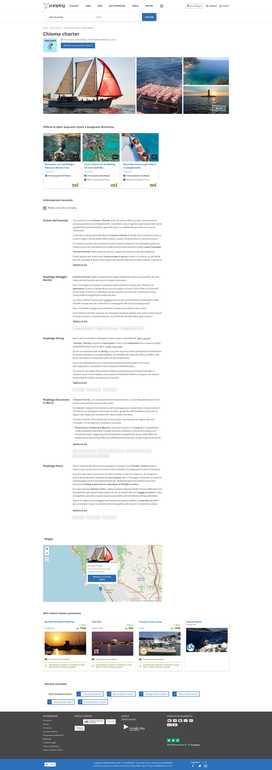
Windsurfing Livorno (63, 702)
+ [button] (47, 549)
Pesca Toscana (93, 517)
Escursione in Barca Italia (84, 451)
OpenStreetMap (148, 601)
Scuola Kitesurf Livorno (95, 702)
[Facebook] (192, 766)
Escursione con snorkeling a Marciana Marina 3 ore (59, 166)
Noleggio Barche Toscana (107, 328)
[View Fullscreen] (47, 559)
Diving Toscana (93, 390)
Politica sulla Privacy (51, 746)
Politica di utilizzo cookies (53, 750)
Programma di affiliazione (53, 735)
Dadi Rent (96, 622)
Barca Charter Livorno (123, 694)
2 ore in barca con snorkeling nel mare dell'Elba (99, 166)
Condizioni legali (49, 742)
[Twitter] (199, 766)
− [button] (47, 553)
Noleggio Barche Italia (83, 328)
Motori (149, 6)
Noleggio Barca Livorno (156, 694)
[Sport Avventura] (54, 6)
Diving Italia (79, 390)
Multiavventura (116, 6)
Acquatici (73, 6)
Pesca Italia (79, 517)
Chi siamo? (47, 720)
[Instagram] (205, 766)
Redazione (47, 739)
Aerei (88, 6)
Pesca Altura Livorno (188, 694)
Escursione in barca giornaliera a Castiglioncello (139, 166)
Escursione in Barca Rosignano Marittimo (91, 456)
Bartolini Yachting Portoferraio (60, 622)
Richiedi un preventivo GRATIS (78, 45)
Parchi (135, 6)
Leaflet (138, 601)
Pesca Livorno (109, 517)
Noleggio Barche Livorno (131, 328)
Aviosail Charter (194, 622)
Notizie (46, 724)
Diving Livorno (109, 390)
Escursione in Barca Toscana (111, 451)
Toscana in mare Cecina (150, 622)
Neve (100, 6)
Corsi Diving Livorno (92, 694)
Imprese (213, 6)
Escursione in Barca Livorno (138, 451)
